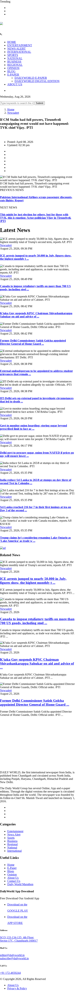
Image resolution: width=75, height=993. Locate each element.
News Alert (13, 834)
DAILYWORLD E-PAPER (31, 77)
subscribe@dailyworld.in (14, 958)
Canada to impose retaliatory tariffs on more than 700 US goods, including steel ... (37, 621)
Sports (11, 837)
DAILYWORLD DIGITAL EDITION (37, 81)
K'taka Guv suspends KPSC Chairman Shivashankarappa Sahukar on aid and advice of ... (36, 315)
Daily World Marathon (20, 884)
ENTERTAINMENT (19, 45)
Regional (12, 844)
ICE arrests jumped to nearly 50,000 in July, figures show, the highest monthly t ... (33, 581)
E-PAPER (13, 74)
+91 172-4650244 (10, 972)
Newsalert (13, 112)
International (14, 850)
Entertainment (15, 831)
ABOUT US (14, 84)
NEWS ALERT (16, 48)
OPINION (13, 68)
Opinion (12, 874)
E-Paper (12, 868)
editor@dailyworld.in (12, 955)
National (12, 847)
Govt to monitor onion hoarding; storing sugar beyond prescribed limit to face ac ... (33, 427)
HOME (11, 42)
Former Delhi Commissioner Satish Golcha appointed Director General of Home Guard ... (33, 342)
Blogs (10, 871)
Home (10, 109)
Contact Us (13, 881)
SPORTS (12, 55)
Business (12, 841)
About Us (13, 877)
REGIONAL (15, 64)
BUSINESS (14, 61)
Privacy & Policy (17, 988)
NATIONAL (14, 58)
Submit (39, 103)
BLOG (11, 71)
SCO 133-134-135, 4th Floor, (17, 937)
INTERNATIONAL (19, 51)
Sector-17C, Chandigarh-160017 (19, 940)
